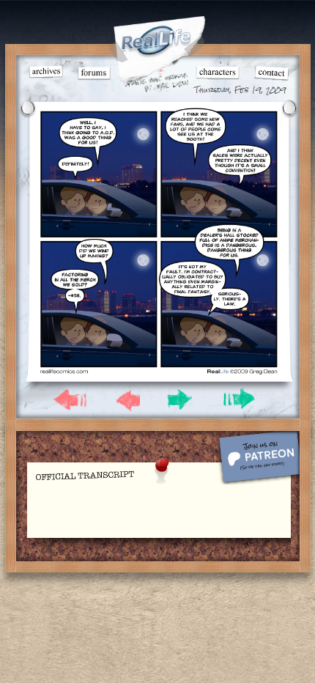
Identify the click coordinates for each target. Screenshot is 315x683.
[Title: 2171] (159, 371)
